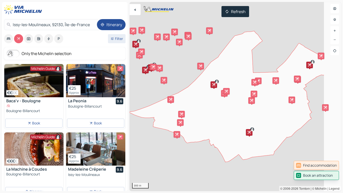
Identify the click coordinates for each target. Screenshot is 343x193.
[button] (135, 44)
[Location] (334, 50)
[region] (235, 96)
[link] (316, 165)
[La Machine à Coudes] (34, 149)
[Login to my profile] (334, 8)
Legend (334, 188)
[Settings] (334, 19)
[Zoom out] (334, 39)
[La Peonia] (95, 80)
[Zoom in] (334, 30)
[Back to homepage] (24, 9)
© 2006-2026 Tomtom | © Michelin (303, 188)
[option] (8, 38)
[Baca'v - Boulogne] (34, 80)
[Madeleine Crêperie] (95, 149)
